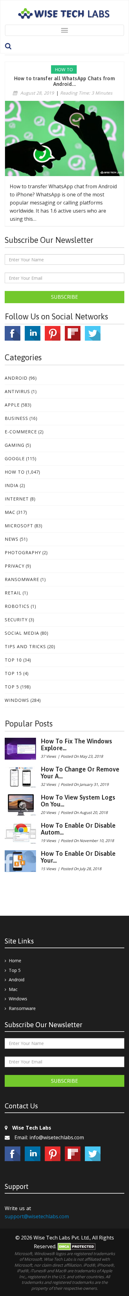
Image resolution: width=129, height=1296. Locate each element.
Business (16, 418)
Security (16, 620)
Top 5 (12, 687)
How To (15, 472)
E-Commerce (21, 432)
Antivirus (17, 391)
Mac (10, 512)
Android (16, 378)
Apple (12, 405)
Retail (13, 593)
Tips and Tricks (25, 646)
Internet (17, 499)
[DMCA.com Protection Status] (76, 1246)
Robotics (17, 606)
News (11, 539)
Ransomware (22, 579)
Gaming (14, 445)
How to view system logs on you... (78, 801)
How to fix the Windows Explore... (76, 744)
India (11, 485)
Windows (17, 700)
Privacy (14, 566)
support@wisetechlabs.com (37, 1216)
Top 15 (13, 673)
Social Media (22, 633)
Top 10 (13, 660)
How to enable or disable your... (78, 857)
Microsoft (19, 526)
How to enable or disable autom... (78, 829)
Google (15, 458)
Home (15, 960)
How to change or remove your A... (80, 773)
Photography (23, 552)
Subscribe (64, 296)
